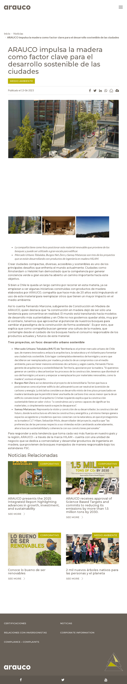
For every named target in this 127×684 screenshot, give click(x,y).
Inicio (7, 33)
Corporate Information (77, 632)
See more (14, 513)
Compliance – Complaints (21, 641)
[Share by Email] (111, 90)
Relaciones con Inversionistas (25, 632)
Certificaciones (15, 623)
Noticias (18, 33)
